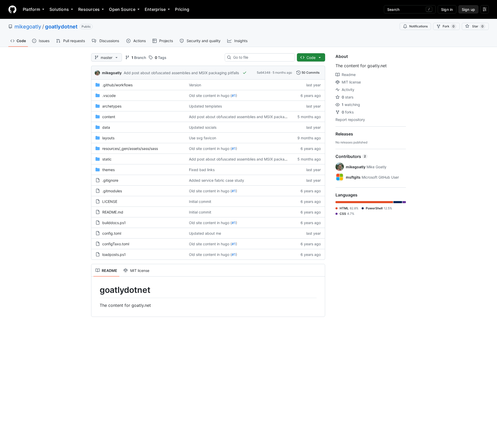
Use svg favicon (202, 138)
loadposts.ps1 (114, 254)
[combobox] (261, 57)
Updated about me (205, 233)
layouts (108, 138)
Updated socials (202, 127)
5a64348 (263, 72)
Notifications (418, 26)
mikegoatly (27, 27)
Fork (449, 26)
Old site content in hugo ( (210, 95)
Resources (89, 9)
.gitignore (110, 180)
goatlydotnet (61, 27)
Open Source (122, 9)
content (108, 117)
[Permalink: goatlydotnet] (96, 290)
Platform (31, 9)
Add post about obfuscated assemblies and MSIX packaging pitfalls (181, 73)
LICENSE (109, 201)
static (107, 159)
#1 (234, 95)
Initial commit (200, 201)
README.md (112, 212)
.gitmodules (112, 191)
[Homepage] (12, 9)
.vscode (109, 95)
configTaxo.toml (115, 244)
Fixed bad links (202, 169)
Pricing (182, 9)
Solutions (59, 9)
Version (195, 85)
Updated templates (205, 106)
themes (108, 169)
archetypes (111, 106)
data (106, 127)
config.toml (111, 233)
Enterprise (155, 9)
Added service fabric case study (216, 180)
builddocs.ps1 (114, 222)
